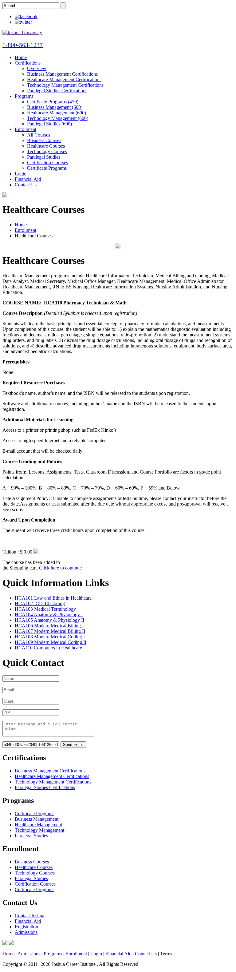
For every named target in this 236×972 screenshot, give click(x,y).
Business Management (36, 819)
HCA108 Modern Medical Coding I (50, 636)
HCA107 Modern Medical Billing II (50, 631)
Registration (26, 926)
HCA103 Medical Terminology (45, 609)
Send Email (73, 744)
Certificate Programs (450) (52, 101)
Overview (36, 68)
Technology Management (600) (57, 118)
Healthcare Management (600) (56, 112)
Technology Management (39, 830)
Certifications (28, 62)
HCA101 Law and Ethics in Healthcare (53, 598)
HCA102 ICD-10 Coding (40, 603)
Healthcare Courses (46, 146)
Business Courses (44, 140)
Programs (24, 96)
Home (21, 57)
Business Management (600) (54, 107)
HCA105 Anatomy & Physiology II (49, 620)
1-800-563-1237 (22, 45)
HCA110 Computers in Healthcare (48, 647)
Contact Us (26, 184)
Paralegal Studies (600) (49, 123)
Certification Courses (47, 162)
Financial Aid (28, 179)
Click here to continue (60, 567)
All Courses (38, 134)
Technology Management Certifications (65, 85)
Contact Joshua (29, 915)
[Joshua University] (22, 32)
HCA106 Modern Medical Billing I (49, 625)
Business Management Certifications (62, 74)
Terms (166, 953)
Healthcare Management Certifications (64, 79)
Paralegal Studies (43, 157)
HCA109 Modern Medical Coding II (50, 642)
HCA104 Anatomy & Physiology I (49, 614)
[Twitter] (23, 22)
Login (20, 173)
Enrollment (25, 129)
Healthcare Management (38, 824)
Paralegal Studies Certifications (57, 90)
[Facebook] (26, 16)
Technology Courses (47, 151)
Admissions (26, 932)
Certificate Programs (47, 168)
